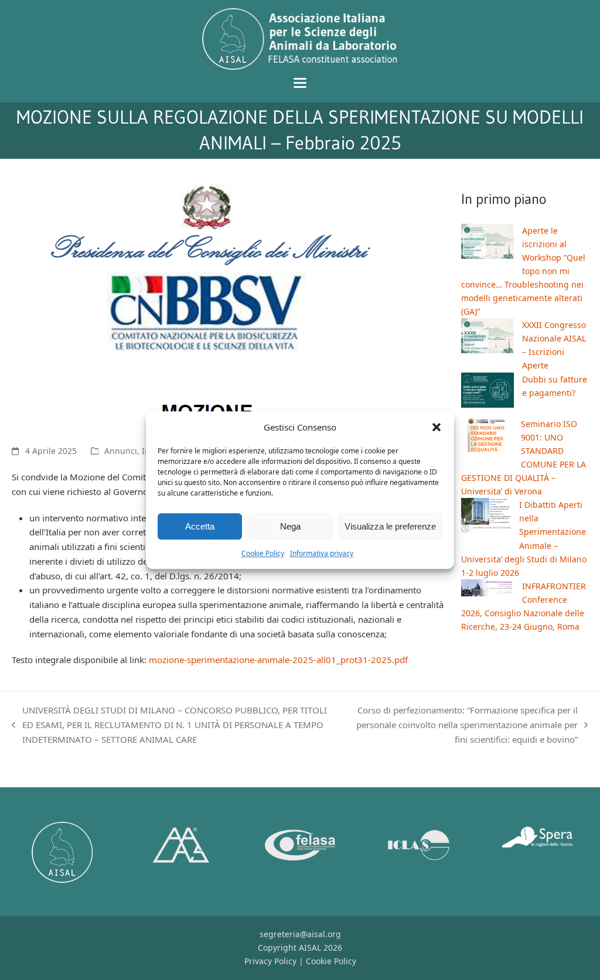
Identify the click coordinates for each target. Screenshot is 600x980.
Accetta (199, 526)
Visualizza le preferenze (390, 526)
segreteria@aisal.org (300, 934)
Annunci (120, 450)
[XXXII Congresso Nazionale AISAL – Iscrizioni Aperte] (487, 337)
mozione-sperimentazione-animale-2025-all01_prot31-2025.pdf (278, 659)
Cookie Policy (262, 554)
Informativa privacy (321, 554)
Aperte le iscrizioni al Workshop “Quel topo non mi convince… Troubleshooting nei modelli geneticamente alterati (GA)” (523, 271)
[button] (436, 427)
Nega (290, 526)
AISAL (310, 947)
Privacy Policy (270, 961)
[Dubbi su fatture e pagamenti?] (487, 392)
